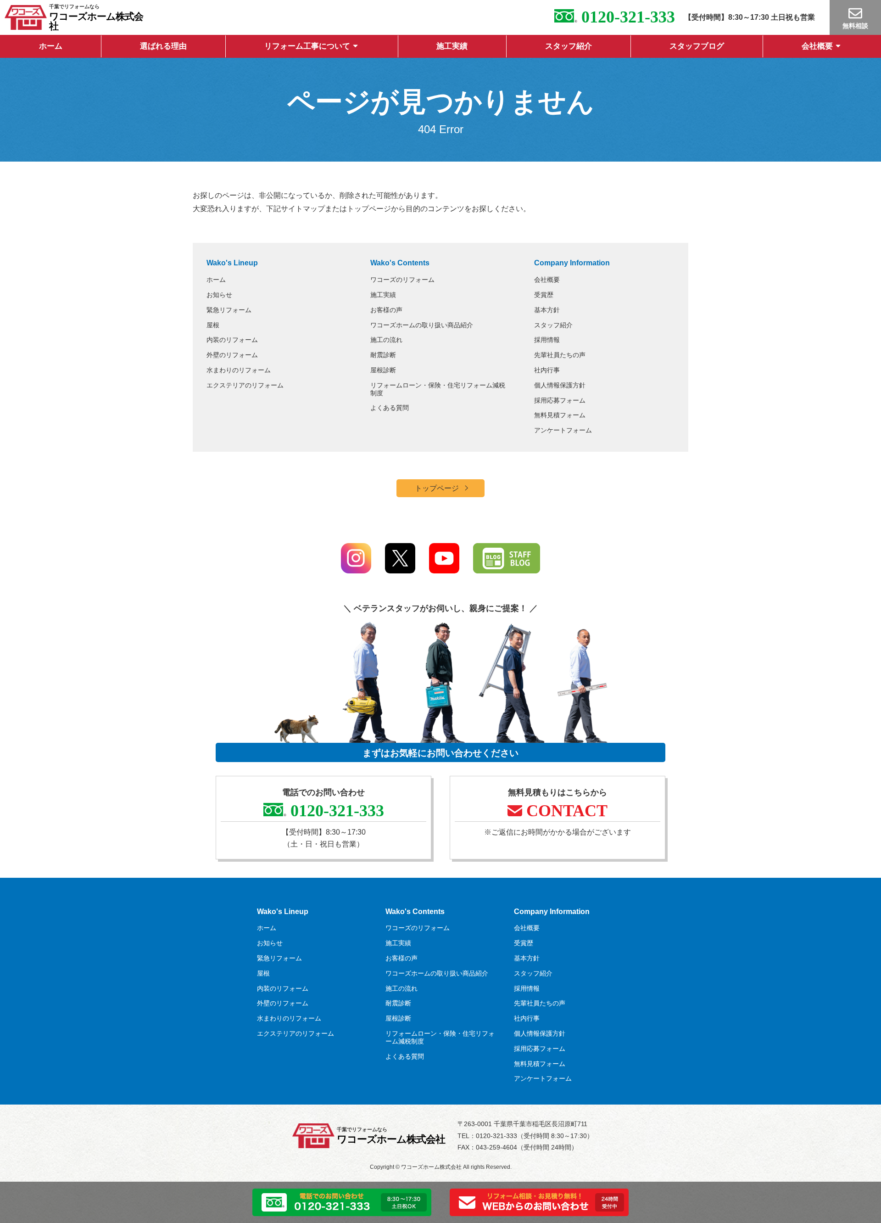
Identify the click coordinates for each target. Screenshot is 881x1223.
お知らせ (219, 294)
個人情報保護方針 (559, 385)
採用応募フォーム (559, 400)
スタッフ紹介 (568, 46)
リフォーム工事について (307, 46)
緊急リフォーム (228, 310)
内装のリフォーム (232, 339)
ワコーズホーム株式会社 (96, 21)
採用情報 (547, 339)
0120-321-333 (626, 17)
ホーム (50, 46)
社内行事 (547, 370)
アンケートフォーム (563, 430)
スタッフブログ (696, 46)
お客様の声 (386, 310)
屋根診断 (383, 370)
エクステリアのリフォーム (245, 385)
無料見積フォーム (559, 415)
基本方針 (547, 310)
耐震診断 (383, 355)
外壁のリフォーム (232, 355)
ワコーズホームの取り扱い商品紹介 (421, 325)
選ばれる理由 (163, 46)
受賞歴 (543, 294)
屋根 (212, 325)
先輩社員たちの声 (559, 355)
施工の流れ (386, 339)
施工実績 (452, 46)
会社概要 (817, 46)
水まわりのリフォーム (238, 370)
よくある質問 (389, 407)
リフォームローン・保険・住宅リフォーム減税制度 (437, 389)
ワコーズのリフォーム (402, 279)
